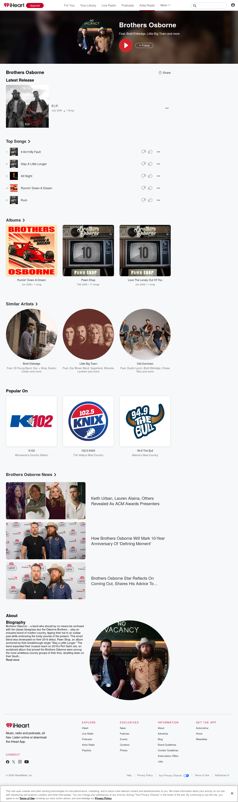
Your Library (88, 5)
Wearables (201, 739)
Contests (125, 744)
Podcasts (128, 5)
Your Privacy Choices (170, 775)
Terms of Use (202, 775)
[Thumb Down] (143, 151)
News (123, 728)
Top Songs (16, 141)
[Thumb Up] (150, 151)
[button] (125, 45)
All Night (26, 176)
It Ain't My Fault (31, 152)
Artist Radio (147, 5)
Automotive (202, 728)
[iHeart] (14, 5)
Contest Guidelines (168, 750)
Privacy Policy (145, 775)
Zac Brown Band (79, 368)
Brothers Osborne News (29, 474)
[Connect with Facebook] (7, 762)
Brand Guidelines (167, 744)
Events (124, 739)
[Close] (232, 793)
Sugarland (97, 368)
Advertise (163, 733)
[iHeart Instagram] (20, 762)
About (161, 728)
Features (124, 733)
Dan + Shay (40, 368)
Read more (13, 659)
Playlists (86, 750)
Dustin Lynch (134, 368)
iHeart (85, 728)
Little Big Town (156, 33)
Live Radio (109, 5)
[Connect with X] (13, 762)
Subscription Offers (168, 756)
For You (69, 5)
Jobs (160, 761)
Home (199, 733)
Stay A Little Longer (34, 164)
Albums (13, 220)
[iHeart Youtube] (26, 762)
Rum (24, 200)
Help (129, 775)
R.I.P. (55, 106)
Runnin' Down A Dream (36, 188)
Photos (124, 750)
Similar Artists (20, 304)
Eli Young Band (23, 368)
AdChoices (221, 775)
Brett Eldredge (135, 33)
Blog (160, 739)
